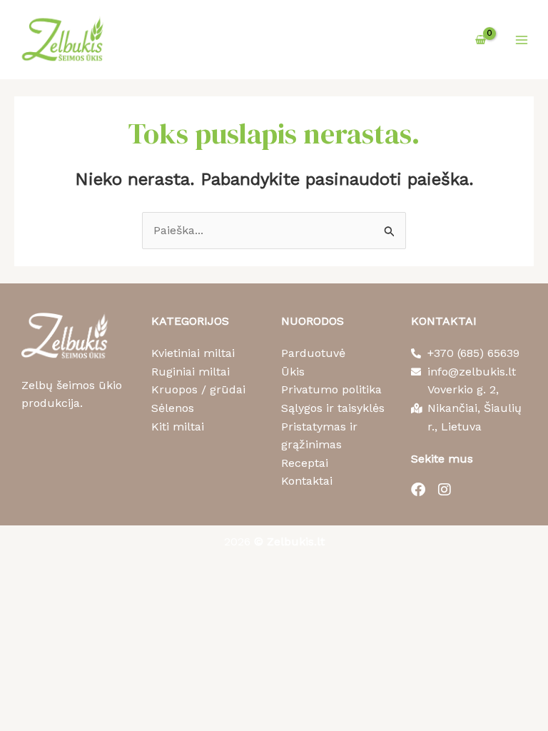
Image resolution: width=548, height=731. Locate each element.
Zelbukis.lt (296, 541)
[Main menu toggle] (522, 40)
